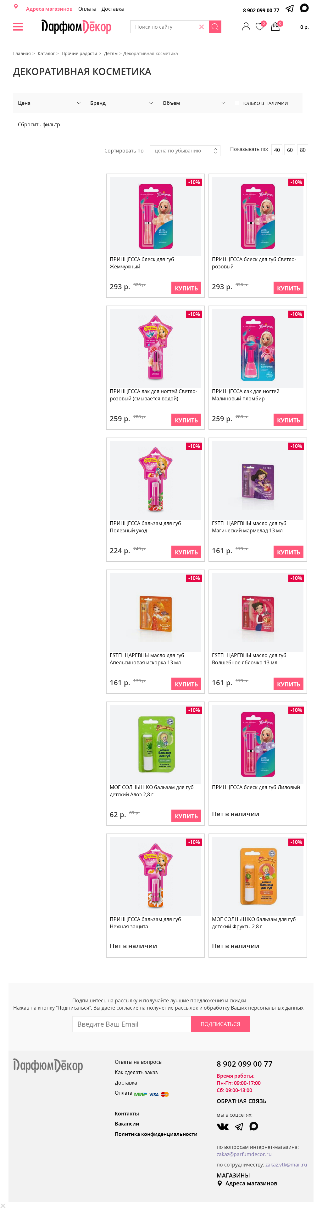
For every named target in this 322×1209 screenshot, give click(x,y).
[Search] (215, 26)
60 (290, 149)
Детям (111, 53)
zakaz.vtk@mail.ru (286, 1164)
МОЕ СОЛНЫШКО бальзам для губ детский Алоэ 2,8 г (152, 791)
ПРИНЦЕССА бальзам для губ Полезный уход (145, 527)
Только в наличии (265, 103)
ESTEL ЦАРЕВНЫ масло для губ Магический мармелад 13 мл (249, 527)
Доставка (113, 8)
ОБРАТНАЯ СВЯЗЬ (242, 1101)
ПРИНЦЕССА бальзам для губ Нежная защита (145, 923)
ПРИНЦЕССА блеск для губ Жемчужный (142, 263)
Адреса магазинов (49, 8)
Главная (22, 53)
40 (277, 149)
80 (303, 149)
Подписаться (220, 1024)
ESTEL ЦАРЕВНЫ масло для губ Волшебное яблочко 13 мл (249, 659)
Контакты (127, 1113)
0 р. (294, 26)
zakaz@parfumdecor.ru (244, 1154)
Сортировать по (124, 150)
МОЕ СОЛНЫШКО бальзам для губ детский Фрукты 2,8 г (254, 923)
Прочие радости (79, 53)
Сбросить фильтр (39, 124)
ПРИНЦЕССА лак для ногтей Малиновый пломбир (246, 395)
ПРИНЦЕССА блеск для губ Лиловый (256, 787)
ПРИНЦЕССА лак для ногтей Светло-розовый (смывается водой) (153, 395)
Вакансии (127, 1123)
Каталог (46, 53)
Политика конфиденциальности (156, 1134)
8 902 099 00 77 (261, 10)
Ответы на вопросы (139, 1061)
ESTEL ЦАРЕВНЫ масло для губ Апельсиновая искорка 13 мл (147, 659)
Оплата (87, 8)
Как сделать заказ (136, 1072)
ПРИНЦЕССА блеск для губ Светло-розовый (254, 263)
